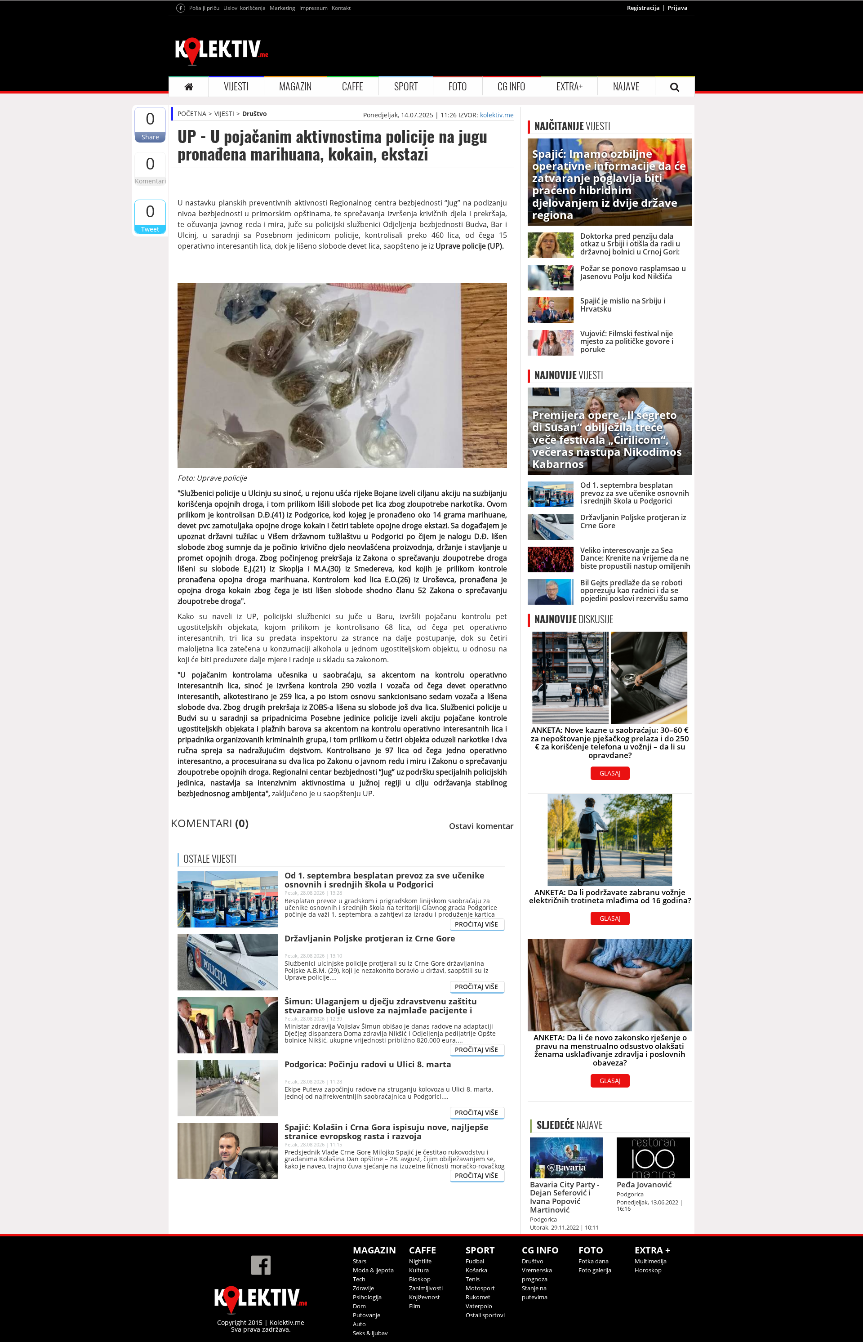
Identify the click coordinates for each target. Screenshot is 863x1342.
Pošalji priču (204, 8)
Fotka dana (593, 1261)
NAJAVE (626, 86)
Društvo (254, 113)
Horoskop (648, 1270)
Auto (359, 1324)
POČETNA (192, 113)
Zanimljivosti (426, 1288)
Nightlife (420, 1261)
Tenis (473, 1279)
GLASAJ (610, 773)
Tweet (150, 229)
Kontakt (341, 8)
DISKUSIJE (574, 619)
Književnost (424, 1297)
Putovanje (366, 1315)
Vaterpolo (479, 1306)
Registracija (643, 8)
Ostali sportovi (485, 1315)
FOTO (458, 86)
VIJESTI (236, 86)
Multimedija (651, 1261)
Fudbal (475, 1261)
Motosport (480, 1288)
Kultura (419, 1270)
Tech (359, 1279)
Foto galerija (594, 1270)
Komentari (150, 181)
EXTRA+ (569, 86)
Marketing (282, 8)
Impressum (313, 8)
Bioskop (420, 1279)
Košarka (476, 1270)
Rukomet (478, 1297)
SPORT (406, 86)
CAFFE (352, 86)
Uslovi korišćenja (244, 8)
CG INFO (511, 86)
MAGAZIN (295, 86)
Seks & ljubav (370, 1333)
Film (414, 1306)
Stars (359, 1261)
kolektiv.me (497, 115)
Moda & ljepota (373, 1270)
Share (150, 137)
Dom (359, 1306)
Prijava (677, 8)
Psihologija (367, 1297)
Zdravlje (363, 1288)
